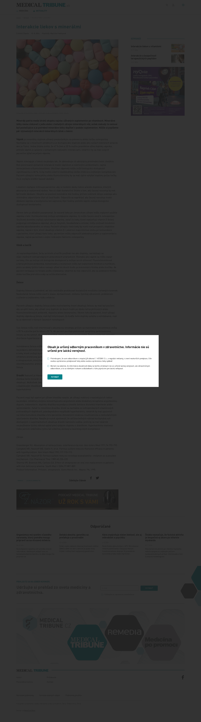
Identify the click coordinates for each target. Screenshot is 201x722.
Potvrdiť (55, 377)
